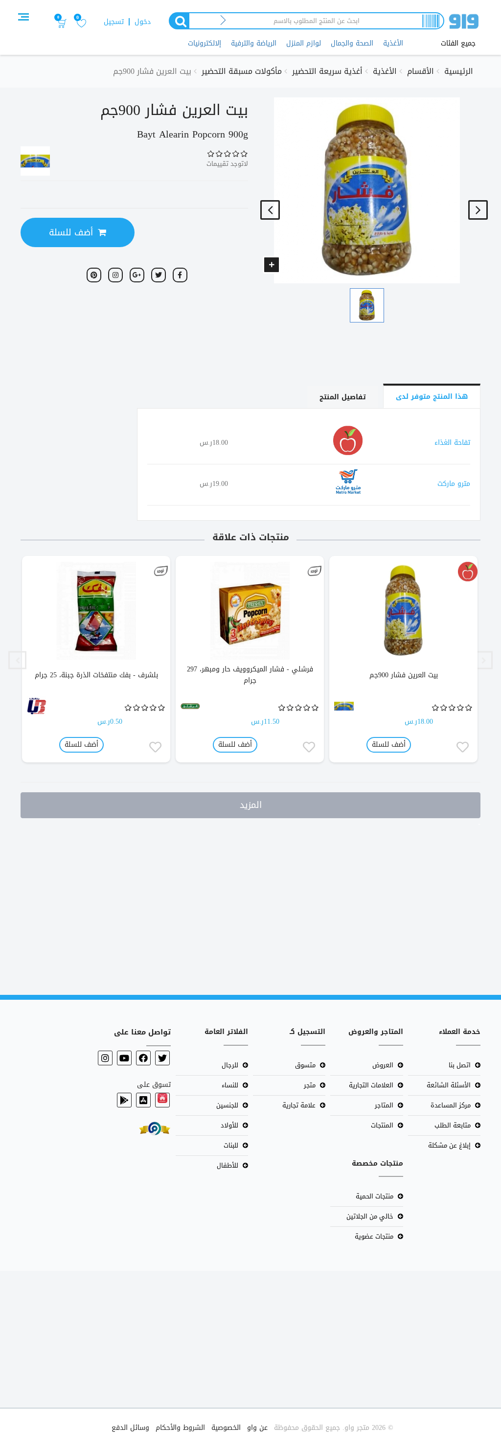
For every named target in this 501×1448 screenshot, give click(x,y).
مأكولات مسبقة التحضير (242, 71)
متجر (310, 1085)
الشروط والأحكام (180, 1427)
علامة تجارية (299, 1105)
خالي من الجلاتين (369, 1216)
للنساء (230, 1085)
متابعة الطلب (452, 1125)
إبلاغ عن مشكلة (449, 1145)
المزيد (251, 805)
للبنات (231, 1145)
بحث (178, 20)
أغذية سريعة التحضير (327, 71)
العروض (382, 1065)
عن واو (257, 1427)
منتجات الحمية (374, 1196)
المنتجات (382, 1125)
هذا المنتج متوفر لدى (432, 396)
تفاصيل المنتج (342, 397)
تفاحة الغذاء (452, 442)
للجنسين (227, 1105)
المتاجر (384, 1105)
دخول (143, 21)
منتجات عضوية (374, 1236)
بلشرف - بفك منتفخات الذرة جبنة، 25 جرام (96, 675)
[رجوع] (223, 21)
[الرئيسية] (463, 23)
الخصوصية (226, 1427)
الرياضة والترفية (253, 43)
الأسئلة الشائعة (449, 1085)
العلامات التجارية (371, 1085)
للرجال (230, 1065)
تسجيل (114, 21)
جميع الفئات (458, 43)
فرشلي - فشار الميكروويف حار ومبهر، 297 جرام (250, 675)
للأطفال (227, 1165)
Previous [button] (484, 660)
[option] (403, 660)
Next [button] (17, 660)
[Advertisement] (250, 904)
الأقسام (420, 71)
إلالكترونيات (204, 43)
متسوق (305, 1065)
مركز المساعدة (451, 1105)
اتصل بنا (460, 1065)
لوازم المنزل (303, 43)
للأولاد (229, 1125)
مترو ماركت (453, 483)
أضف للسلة (71, 232)
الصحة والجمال (352, 43)
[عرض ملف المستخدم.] (468, 571)
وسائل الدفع (130, 1427)
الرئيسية (458, 71)
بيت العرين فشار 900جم (403, 675)
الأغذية (393, 43)
